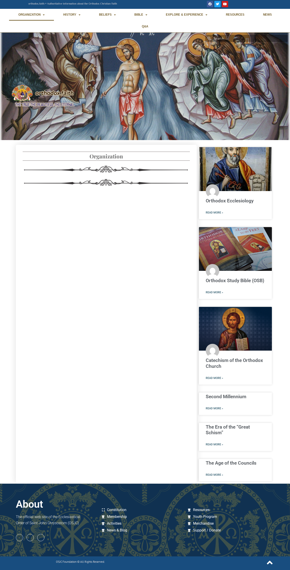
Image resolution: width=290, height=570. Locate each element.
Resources (235, 14)
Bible (138, 14)
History (69, 14)
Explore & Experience (184, 14)
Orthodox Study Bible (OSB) (235, 280)
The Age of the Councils (231, 463)
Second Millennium (226, 396)
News (267, 14)
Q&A (145, 26)
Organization (29, 14)
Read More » (214, 212)
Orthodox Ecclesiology (230, 201)
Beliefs (105, 14)
